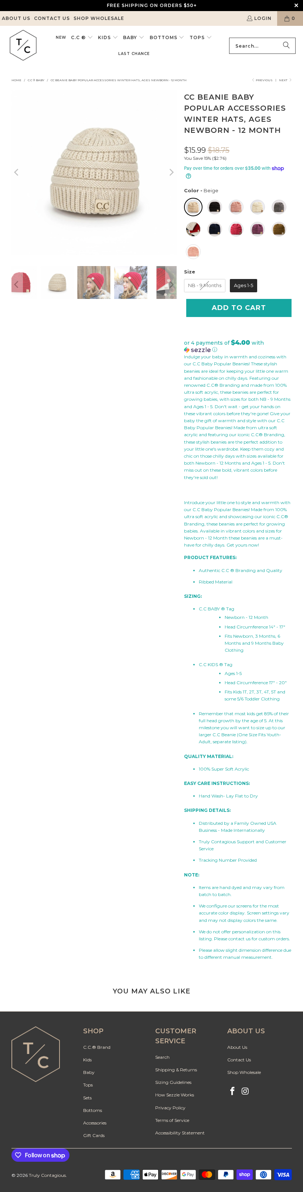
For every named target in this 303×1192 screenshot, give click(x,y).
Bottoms (92, 1110)
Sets (87, 1097)
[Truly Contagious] (23, 46)
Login (263, 18)
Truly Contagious (47, 1175)
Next (283, 80)
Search (162, 1057)
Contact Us (52, 18)
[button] (82, 38)
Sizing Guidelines (173, 1082)
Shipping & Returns (176, 1069)
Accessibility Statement (180, 1133)
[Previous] (17, 172)
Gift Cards (94, 1135)
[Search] (286, 46)
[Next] (171, 172)
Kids (87, 1059)
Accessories (94, 1123)
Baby (89, 1072)
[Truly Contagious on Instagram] (245, 1091)
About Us (16, 18)
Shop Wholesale (99, 18)
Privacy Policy (170, 1107)
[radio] (193, 207)
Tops (88, 1085)
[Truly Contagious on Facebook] (232, 1091)
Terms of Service (172, 1120)
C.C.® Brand (96, 1047)
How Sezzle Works (174, 1095)
